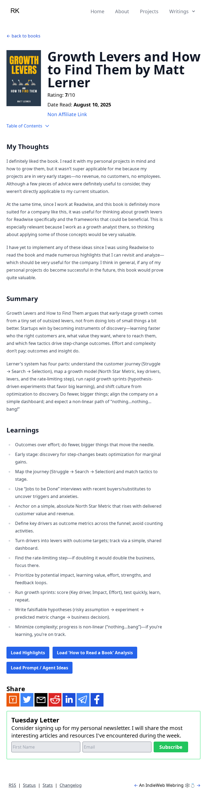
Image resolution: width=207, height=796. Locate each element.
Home (97, 11)
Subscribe (170, 747)
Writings (179, 11)
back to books (26, 36)
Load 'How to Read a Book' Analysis (95, 653)
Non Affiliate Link (67, 114)
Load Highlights (28, 653)
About (122, 11)
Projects (149, 11)
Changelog (71, 785)
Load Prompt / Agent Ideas (39, 668)
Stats (48, 785)
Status (29, 785)
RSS (12, 785)
